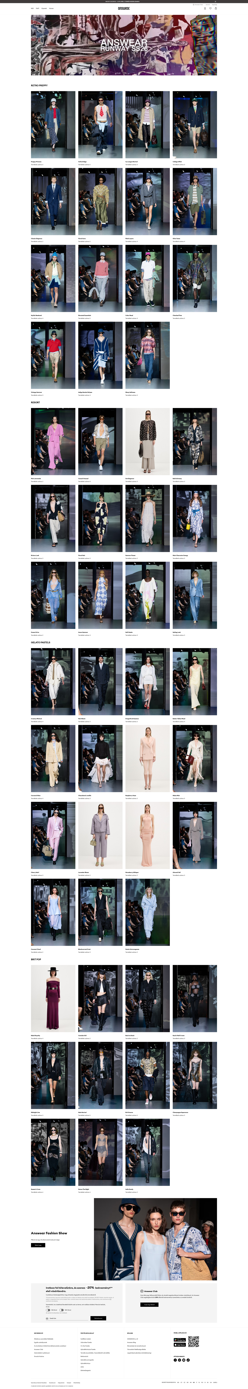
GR (187, 1384)
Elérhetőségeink (86, 1370)
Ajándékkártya (85, 1363)
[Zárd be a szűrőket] (215, 1)
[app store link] (180, 1344)
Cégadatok (61, 1384)
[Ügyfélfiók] (205, 8)
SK (207, 1384)
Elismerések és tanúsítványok (136, 1346)
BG (178, 1384)
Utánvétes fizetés (86, 1342)
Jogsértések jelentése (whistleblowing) (139, 1353)
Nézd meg (38, 1245)
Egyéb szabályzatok (40, 1342)
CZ (184, 1384)
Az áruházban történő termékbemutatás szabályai (50, 1346)
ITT (110, 1299)
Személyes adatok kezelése (39, 1384)
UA (211, 1384)
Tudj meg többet (149, 1305)
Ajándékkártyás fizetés (88, 1349)
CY (181, 1384)
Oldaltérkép (76, 1384)
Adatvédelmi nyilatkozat (42, 1353)
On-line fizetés (85, 1346)
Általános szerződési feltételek (43, 1339)
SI (205, 1384)
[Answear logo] (124, 8)
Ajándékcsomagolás (87, 1360)
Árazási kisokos (39, 1356)
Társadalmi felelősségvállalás (136, 1349)
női (32, 8)
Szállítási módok (86, 1339)
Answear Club (38, 1349)
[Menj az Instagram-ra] (179, 1360)
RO (202, 1384)
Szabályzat (52, 1384)
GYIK (82, 1367)
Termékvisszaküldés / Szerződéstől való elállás (95, 1353)
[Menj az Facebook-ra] (175, 1360)
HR (191, 1384)
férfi (37, 8)
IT (196, 1384)
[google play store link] (180, 1340)
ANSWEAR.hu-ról (132, 1339)
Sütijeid (69, 1384)
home (51, 8)
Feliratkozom (98, 1318)
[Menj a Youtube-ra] (183, 1360)
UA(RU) (215, 1384)
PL (199, 1384)
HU (194, 1384)
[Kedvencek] (210, 8)
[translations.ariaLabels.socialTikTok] (188, 1360)
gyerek (44, 8)
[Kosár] (216, 8)
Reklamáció (84, 1356)
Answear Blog (131, 1342)
